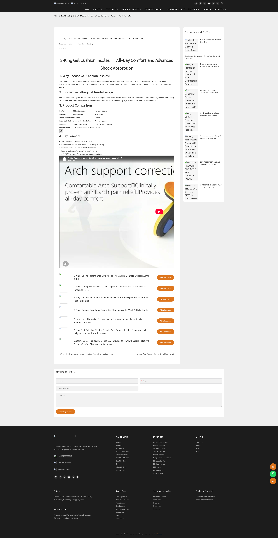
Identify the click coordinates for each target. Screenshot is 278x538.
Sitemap (158, 534)
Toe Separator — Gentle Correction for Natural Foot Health (209, 91)
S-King (56, 16)
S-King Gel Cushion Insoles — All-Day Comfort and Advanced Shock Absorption (102, 16)
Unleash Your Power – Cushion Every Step (210, 41)
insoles (69, 81)
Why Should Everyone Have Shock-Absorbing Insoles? (209, 114)
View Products (165, 277)
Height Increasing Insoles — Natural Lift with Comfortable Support (209, 65)
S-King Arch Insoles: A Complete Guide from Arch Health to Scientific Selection (211, 137)
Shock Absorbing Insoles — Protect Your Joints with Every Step (202, 57)
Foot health (65, 16)
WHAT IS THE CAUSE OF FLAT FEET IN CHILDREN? (211, 186)
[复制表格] (61, 131)
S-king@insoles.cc (64, 469)
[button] (225, 9)
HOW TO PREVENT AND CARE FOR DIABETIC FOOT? (210, 163)
